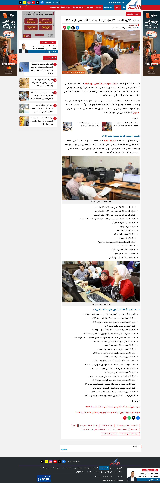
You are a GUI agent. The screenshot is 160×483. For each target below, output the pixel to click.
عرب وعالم (108, 471)
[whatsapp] (64, 28)
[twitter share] (73, 28)
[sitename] (115, 461)
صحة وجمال (118, 471)
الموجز (136, 112)
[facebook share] (77, 28)
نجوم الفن (89, 7)
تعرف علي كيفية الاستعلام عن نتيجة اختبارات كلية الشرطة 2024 (113, 407)
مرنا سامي (133, 25)
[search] (20, 7)
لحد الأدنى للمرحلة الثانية (109, 434)
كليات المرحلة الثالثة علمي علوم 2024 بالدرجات (95, 429)
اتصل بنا (97, 476)
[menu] (25, 7)
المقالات (88, 471)
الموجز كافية (65, 7)
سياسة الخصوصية (108, 476)
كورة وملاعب (54, 7)
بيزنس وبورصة (78, 7)
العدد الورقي (50, 2)
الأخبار (118, 7)
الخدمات (99, 7)
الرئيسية (119, 467)
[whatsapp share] (68, 28)
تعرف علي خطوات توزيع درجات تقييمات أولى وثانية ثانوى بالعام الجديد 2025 (107, 412)
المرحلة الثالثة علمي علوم (119, 429)
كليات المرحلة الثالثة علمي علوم (89, 425)
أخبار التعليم (108, 7)
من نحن (119, 476)
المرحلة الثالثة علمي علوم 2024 (129, 434)
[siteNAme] (133, 5)
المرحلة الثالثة (109, 140)
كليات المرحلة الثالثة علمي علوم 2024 (101, 83)
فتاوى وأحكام (44, 467)
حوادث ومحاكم (98, 471)
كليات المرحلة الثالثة (107, 425)
